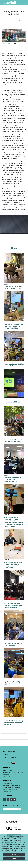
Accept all (14, 854)
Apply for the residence (10, 757)
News (14, 248)
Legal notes (7, 763)
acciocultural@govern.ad (10, 789)
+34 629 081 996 (8, 776)
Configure (14, 858)
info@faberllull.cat (8, 774)
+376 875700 (7, 791)
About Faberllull (8, 754)
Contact (6, 760)
